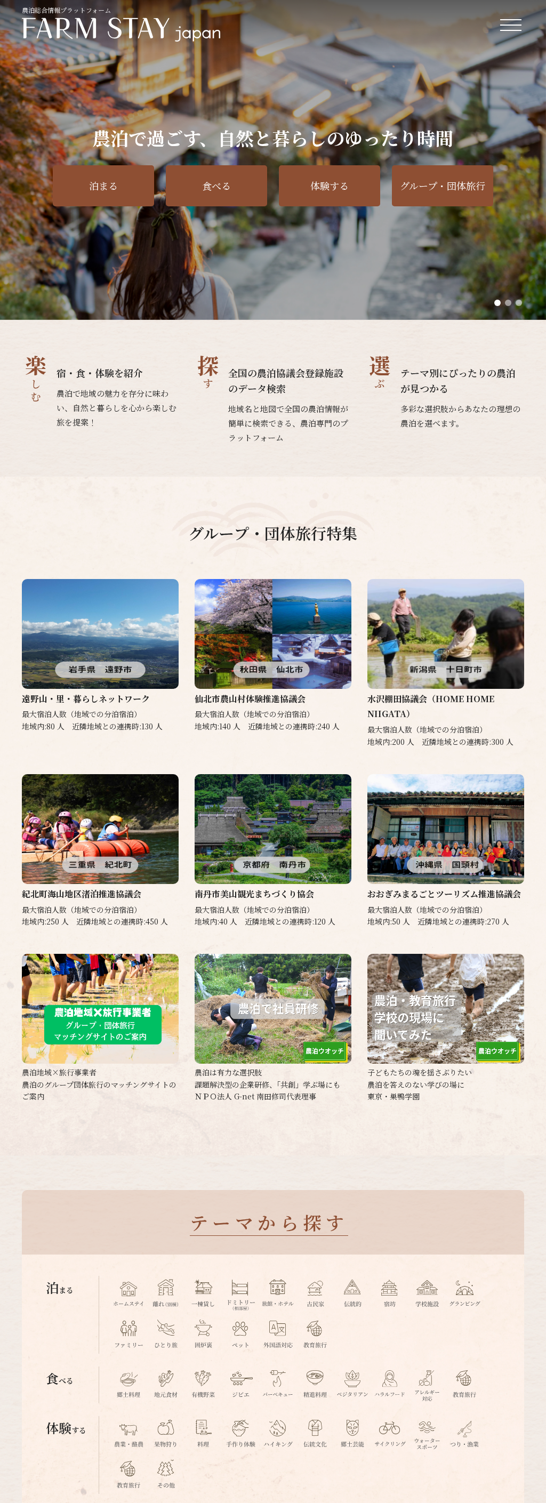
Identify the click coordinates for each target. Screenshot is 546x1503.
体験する (329, 185)
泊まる (103, 185)
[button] (497, 303)
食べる (216, 185)
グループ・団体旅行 (442, 185)
